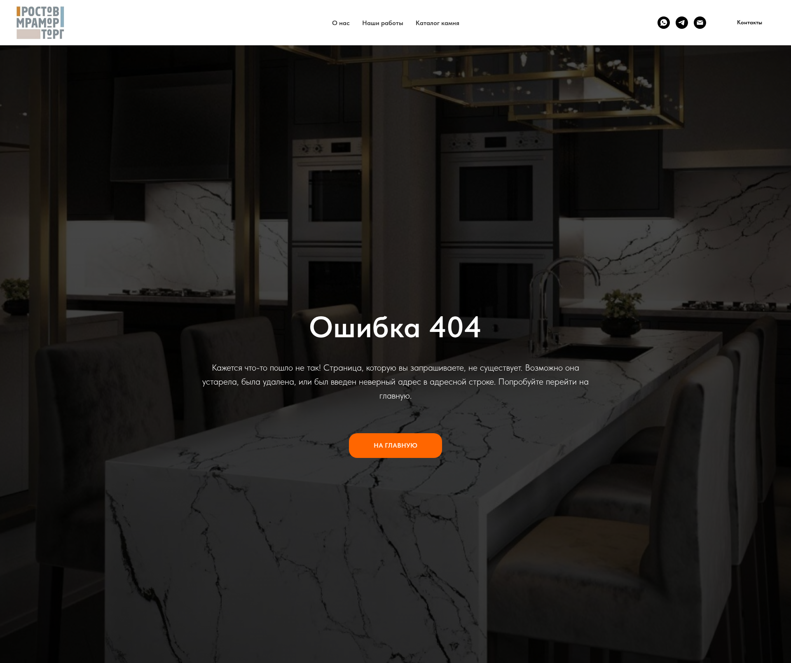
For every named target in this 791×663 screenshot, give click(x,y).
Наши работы (382, 23)
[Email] (700, 22)
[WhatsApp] (664, 22)
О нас (341, 23)
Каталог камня (437, 23)
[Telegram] (682, 22)
